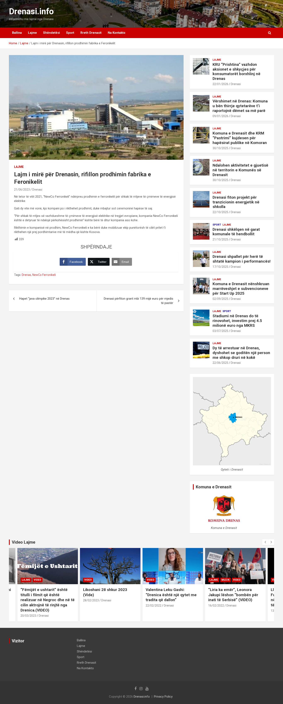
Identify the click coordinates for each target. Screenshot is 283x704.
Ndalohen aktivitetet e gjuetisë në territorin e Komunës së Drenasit (240, 170)
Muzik (225, 579)
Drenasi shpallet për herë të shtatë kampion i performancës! (242, 259)
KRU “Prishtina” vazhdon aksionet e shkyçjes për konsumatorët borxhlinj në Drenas (236, 71)
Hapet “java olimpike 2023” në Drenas (44, 298)
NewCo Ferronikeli (44, 274)
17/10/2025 (220, 266)
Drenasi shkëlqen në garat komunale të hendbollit (236, 232)
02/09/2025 (220, 298)
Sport (70, 33)
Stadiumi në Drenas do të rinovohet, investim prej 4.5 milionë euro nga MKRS (237, 321)
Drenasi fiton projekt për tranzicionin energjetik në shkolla (236, 202)
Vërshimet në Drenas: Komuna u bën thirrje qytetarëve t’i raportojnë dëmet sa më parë (240, 106)
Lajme (32, 33)
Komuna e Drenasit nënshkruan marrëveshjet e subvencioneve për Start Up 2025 (241, 288)
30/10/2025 (220, 148)
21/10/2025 (220, 239)
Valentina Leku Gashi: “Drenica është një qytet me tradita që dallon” (171, 594)
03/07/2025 (220, 331)
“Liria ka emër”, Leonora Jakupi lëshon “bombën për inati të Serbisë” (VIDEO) (233, 594)
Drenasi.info (31, 11)
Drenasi (37, 189)
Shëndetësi (51, 33)
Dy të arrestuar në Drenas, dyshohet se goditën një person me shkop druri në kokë (241, 353)
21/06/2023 (22, 189)
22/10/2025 (220, 212)
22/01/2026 (220, 84)
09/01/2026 (220, 116)
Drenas (26, 274)
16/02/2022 (216, 605)
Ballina (17, 33)
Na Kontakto (116, 33)
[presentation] (265, 542)
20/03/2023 (28, 615)
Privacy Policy (163, 696)
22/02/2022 (153, 605)
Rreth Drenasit (91, 33)
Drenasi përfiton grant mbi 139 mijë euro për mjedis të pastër (138, 301)
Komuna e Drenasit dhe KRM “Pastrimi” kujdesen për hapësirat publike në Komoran (240, 138)
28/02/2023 (91, 600)
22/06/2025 (220, 362)
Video (37, 579)
